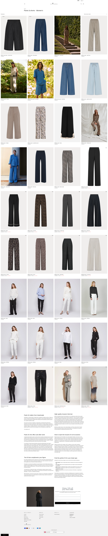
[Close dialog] (67, 258)
